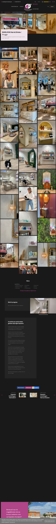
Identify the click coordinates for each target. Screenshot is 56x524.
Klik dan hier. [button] (12, 522)
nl (52, 1)
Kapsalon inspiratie (7, 12)
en (54, 1)
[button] (37, 314)
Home (2, 12)
